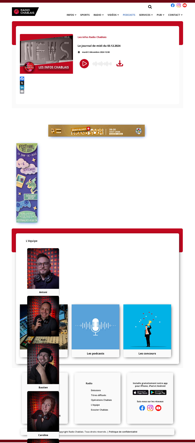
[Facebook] (97, 79)
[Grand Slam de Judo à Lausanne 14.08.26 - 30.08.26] (96, 131)
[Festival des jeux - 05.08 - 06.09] (96, 183)
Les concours (147, 353)
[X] (97, 83)
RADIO (97, 14)
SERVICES (144, 14)
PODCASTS (129, 14)
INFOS (70, 14)
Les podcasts (95, 353)
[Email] (97, 91)
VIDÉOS (112, 14)
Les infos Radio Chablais (92, 37)
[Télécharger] (120, 63)
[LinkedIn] (97, 87)
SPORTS (85, 14)
